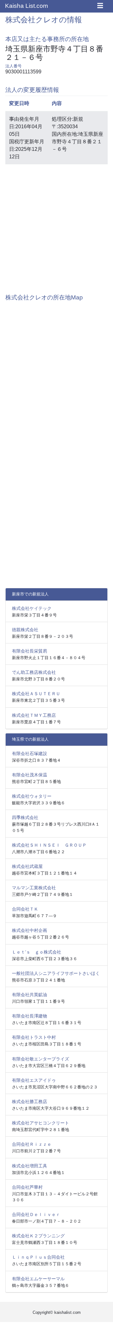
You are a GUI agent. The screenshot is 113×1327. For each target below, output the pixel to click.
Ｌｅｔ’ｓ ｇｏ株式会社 (36, 951)
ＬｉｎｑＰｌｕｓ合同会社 (38, 1257)
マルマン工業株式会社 (34, 887)
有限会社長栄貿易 (29, 650)
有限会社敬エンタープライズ (40, 1058)
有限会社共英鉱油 (29, 994)
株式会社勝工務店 (29, 1101)
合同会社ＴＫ (25, 909)
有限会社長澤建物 (29, 1015)
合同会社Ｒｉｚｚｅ (31, 1144)
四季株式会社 (25, 817)
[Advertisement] (56, 225)
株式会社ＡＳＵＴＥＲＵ (36, 693)
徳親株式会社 (25, 629)
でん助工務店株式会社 (34, 672)
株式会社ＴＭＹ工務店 (34, 715)
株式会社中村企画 (29, 930)
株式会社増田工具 (29, 1165)
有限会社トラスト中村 (34, 1037)
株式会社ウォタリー (31, 796)
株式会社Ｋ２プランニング (38, 1235)
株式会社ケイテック (31, 608)
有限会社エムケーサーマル (38, 1278)
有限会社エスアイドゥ (34, 1080)
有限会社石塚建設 (29, 753)
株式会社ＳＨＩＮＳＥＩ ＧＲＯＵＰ (49, 845)
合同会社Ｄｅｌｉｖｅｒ (36, 1214)
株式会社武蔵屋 (27, 866)
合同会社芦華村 (27, 1187)
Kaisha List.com (26, 6)
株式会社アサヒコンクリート (40, 1122)
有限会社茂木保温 (29, 774)
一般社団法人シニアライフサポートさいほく (56, 973)
